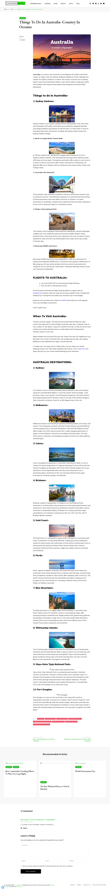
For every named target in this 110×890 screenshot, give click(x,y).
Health (63, 3)
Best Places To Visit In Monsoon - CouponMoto (38, 820)
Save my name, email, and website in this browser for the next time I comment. (48, 866)
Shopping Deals (35, 3)
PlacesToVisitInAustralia (41, 724)
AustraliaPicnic (50, 718)
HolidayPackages (62, 718)
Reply (25, 828)
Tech (78, 3)
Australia (41, 718)
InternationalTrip (71, 721)
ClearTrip (81, 349)
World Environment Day (85, 771)
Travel (23, 18)
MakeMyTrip (37, 293)
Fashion (47, 3)
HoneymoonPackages (75, 718)
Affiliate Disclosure (99, 885)
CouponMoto (18, 885)
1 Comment (24, 40)
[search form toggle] (90, 3)
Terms (79, 885)
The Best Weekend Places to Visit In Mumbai (54, 787)
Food (55, 3)
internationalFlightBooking (42, 721)
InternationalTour (58, 721)
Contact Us (86, 885)
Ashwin (21, 36)
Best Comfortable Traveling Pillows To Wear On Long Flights (19, 772)
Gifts (71, 3)
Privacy (72, 885)
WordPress (19, 886)
